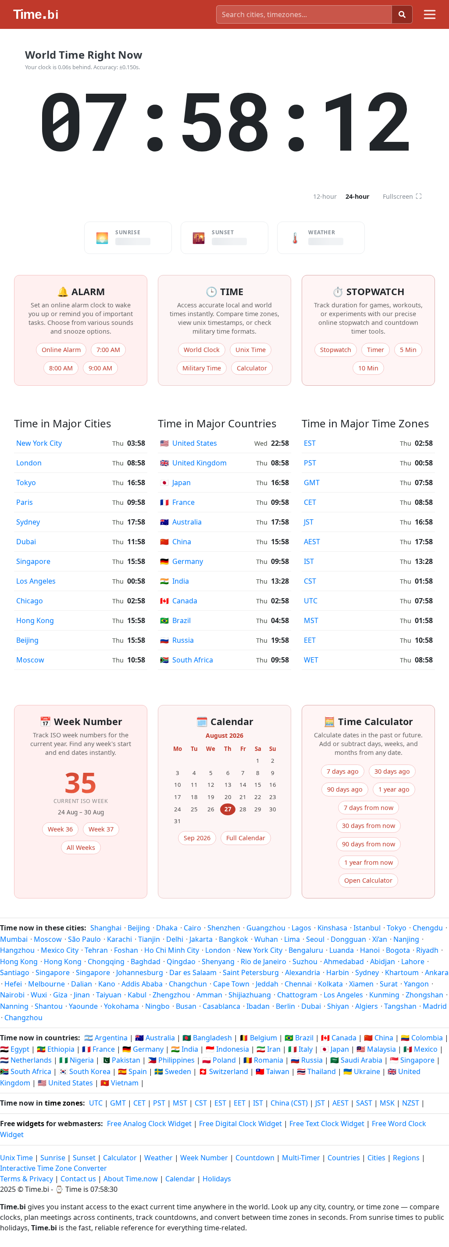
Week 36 (60, 829)
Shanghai (105, 928)
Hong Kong (35, 620)
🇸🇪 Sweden (172, 1071)
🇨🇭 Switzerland (223, 1071)
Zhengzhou (171, 995)
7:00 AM (108, 349)
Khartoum (402, 972)
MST (311, 620)
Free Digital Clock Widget (240, 1123)
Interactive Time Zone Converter (53, 1168)
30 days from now (368, 825)
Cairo (192, 928)
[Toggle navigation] (429, 14)
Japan (175, 482)
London (29, 463)
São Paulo (84, 939)
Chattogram (297, 995)
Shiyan (338, 1006)
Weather (158, 1157)
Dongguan (348, 939)
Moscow (30, 660)
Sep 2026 (197, 838)
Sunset (84, 1157)
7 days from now (368, 807)
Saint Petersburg (251, 972)
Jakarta (201, 939)
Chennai (298, 984)
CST (310, 581)
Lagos (301, 928)
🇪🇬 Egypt (14, 1049)
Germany (181, 561)
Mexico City (59, 950)
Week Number (204, 1157)
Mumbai (14, 939)
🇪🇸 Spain (132, 1071)
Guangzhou (265, 928)
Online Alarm (61, 349)
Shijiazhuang (249, 995)
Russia (177, 640)
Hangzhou (17, 950)
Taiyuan (108, 995)
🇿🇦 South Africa (25, 1071)
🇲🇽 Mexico (420, 1049)
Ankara (437, 972)
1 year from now (368, 862)
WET (311, 660)
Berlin (285, 1006)
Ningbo (157, 1006)
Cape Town (231, 984)
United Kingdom (193, 463)
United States (188, 443)
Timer (375, 349)
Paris (24, 502)
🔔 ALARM (81, 291)
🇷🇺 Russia (307, 1060)
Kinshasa (332, 928)
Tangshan (400, 1006)
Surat (389, 984)
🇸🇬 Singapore (412, 1060)
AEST (312, 541)
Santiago (14, 972)
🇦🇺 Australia (155, 1038)
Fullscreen (402, 196)
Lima (292, 939)
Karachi (119, 939)
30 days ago (392, 771)
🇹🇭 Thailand (316, 1071)
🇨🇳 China (378, 1038)
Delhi (174, 939)
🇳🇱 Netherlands (26, 1060)
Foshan (126, 950)
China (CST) (289, 1103)
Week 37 (101, 829)
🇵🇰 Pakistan (120, 1060)
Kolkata (330, 984)
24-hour (358, 196)
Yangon (416, 984)
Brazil (175, 620)
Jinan (82, 995)
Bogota (398, 950)
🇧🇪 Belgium (258, 1038)
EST (310, 443)
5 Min (408, 349)
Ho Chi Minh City (171, 950)
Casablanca (221, 1006)
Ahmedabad (344, 961)
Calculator (252, 368)
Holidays (217, 1179)
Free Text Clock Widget (326, 1123)
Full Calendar (245, 838)
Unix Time (250, 349)
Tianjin (149, 939)
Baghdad (145, 961)
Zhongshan (424, 995)
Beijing (27, 640)
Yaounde (83, 1006)
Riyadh (427, 950)
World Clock (202, 349)
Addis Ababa (142, 984)
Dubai (26, 541)
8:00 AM (61, 368)
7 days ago (343, 771)
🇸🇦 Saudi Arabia (356, 1060)
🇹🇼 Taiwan (272, 1071)
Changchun (188, 984)
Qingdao (181, 961)
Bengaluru (306, 950)
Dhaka (167, 928)
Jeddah (267, 984)
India (174, 581)
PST (310, 463)
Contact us (78, 1179)
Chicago (29, 601)
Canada (178, 601)
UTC (310, 601)
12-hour (325, 196)
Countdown (254, 1157)
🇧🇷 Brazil (299, 1038)
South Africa (186, 660)
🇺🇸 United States (65, 1083)
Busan (186, 1006)
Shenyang (218, 961)
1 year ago (394, 789)
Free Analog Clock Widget (149, 1123)
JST (309, 522)
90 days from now (368, 844)
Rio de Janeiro (263, 961)
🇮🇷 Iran (269, 1049)
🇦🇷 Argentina (106, 1038)
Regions (406, 1157)
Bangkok (233, 939)
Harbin (337, 972)
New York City (39, 443)
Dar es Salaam (193, 972)
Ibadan (258, 1006)
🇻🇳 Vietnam (119, 1083)
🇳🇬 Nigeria (76, 1060)
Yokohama (121, 1006)
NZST (410, 1103)
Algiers (366, 1006)
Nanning (14, 1006)
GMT (312, 482)
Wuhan (266, 939)
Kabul (137, 995)
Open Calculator (368, 880)
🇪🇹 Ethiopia (56, 1049)
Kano (106, 984)
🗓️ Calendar (224, 721)
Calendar (180, 1179)
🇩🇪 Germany (143, 1049)
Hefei (13, 984)
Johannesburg (139, 972)
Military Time (201, 368)
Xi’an (379, 939)
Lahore (412, 961)
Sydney (28, 522)
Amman (209, 995)
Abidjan (382, 961)
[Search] (402, 14)
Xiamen (361, 984)
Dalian (81, 984)
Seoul (315, 939)
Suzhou (304, 961)
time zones (64, 1103)
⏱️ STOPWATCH (368, 291)
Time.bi (37, 1189)
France (177, 502)
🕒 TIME (224, 291)
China (175, 541)
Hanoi (370, 950)
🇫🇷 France (98, 1049)
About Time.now (130, 1179)
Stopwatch (335, 349)
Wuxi (39, 995)
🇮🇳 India (184, 1049)
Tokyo (26, 482)
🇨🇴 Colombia (422, 1038)
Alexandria (302, 972)
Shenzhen (223, 928)
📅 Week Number (80, 721)
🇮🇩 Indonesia (227, 1049)
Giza (60, 995)
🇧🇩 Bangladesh (207, 1038)
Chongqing (106, 961)
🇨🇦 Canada (338, 1038)
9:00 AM (100, 368)
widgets (30, 1123)
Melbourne (46, 984)
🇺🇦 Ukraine (361, 1071)
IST (309, 561)
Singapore (33, 561)
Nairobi (12, 995)
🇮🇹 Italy (300, 1049)
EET (310, 640)
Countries (344, 1157)
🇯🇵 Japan (334, 1049)
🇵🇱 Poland (219, 1060)
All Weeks (81, 847)
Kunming (384, 995)
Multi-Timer (301, 1157)
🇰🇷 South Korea (84, 1071)
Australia (181, 522)
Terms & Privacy (26, 1179)
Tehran (96, 950)
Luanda (341, 950)
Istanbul (367, 928)
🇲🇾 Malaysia (376, 1049)
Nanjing (406, 939)
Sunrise (52, 1157)
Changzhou (23, 1017)
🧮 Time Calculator (368, 721)
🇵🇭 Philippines (171, 1060)
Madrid (435, 1006)
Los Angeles (36, 581)
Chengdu (428, 928)
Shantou (49, 1006)
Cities (376, 1157)
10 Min (368, 368)
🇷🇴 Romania (263, 1060)
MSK (387, 1103)
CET (310, 502)
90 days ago (345, 789)
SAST (364, 1103)
